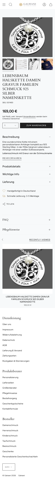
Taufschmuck (8, 441)
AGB (4, 345)
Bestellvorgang (9, 398)
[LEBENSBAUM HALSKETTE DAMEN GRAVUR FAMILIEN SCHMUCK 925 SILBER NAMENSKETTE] (27, 269)
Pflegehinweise (11, 230)
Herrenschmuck (10, 430)
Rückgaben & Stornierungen (15, 361)
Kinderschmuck (10, 435)
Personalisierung (10, 377)
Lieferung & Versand (12, 350)
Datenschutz (8, 340)
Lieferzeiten (8, 382)
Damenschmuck (10, 425)
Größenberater (9, 388)
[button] (10, 4)
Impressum (7, 329)
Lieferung (8, 182)
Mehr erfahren (12, 158)
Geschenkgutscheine (12, 403)
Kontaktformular (10, 409)
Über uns (6, 324)
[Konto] (44, 4)
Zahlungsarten (9, 355)
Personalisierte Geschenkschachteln (20, 456)
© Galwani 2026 (9, 475)
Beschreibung (10, 137)
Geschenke (8, 451)
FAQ (5, 220)
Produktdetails (11, 166)
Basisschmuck (9, 446)
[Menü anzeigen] (4, 4)
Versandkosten (29, 116)
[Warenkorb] (51, 4)
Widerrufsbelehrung (12, 334)
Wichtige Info (10, 174)
